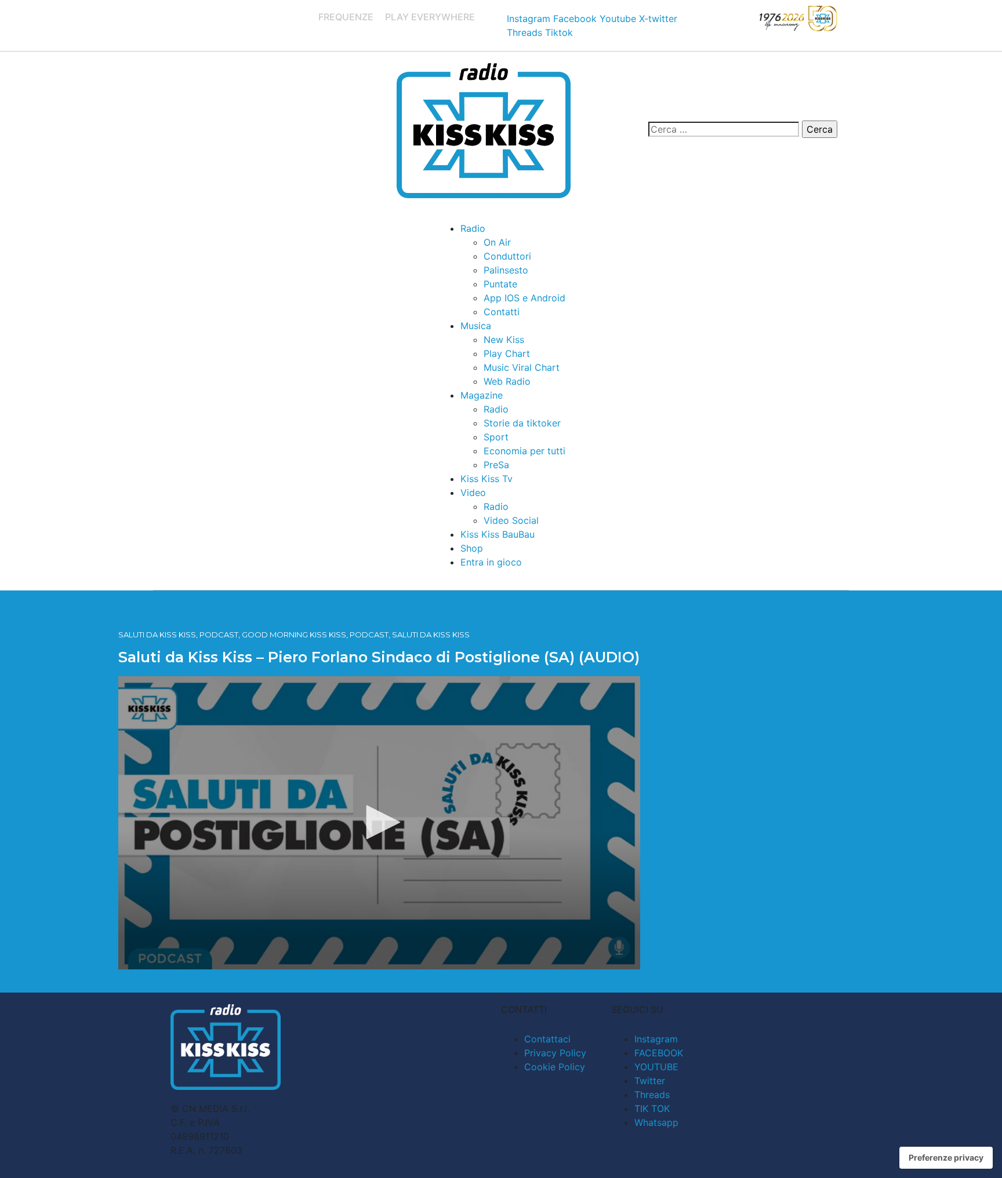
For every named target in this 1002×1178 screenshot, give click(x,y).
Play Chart (507, 353)
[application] (379, 822)
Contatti (502, 312)
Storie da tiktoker (522, 423)
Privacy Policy (555, 1053)
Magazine (481, 395)
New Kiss (504, 339)
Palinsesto (506, 270)
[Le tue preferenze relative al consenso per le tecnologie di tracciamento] (946, 1158)
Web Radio (507, 381)
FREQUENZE (345, 17)
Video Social (511, 520)
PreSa (496, 465)
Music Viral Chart (522, 367)
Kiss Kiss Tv (486, 478)
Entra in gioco (491, 562)
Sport (496, 437)
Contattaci (547, 1039)
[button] (379, 822)
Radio (472, 228)
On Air (497, 242)
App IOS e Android (524, 298)
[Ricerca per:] (723, 129)
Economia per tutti (524, 451)
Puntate (500, 284)
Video (473, 492)
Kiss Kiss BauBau (497, 534)
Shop (471, 548)
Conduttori (507, 256)
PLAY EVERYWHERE (430, 17)
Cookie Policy (554, 1067)
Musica (475, 325)
